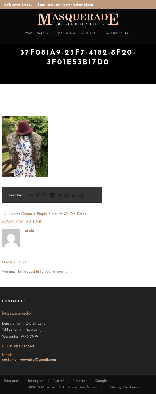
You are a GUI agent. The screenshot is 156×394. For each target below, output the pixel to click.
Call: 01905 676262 (18, 5)
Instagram (36, 381)
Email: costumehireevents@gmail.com (65, 5)
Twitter (58, 381)
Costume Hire (65, 33)
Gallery (43, 33)
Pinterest (79, 381)
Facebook (12, 381)
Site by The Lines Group (130, 387)
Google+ (102, 381)
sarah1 (29, 231)
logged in (31, 272)
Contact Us (90, 33)
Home (28, 33)
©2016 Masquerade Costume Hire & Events (65, 387)
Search (127, 33)
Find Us (110, 33)
